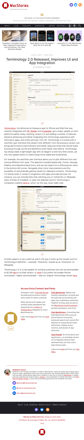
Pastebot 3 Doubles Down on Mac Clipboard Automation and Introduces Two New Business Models (15, 46)
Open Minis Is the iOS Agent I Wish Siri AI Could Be (42, 44)
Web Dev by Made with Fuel (33, 417)
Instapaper (47, 131)
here (14, 272)
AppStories (67, 375)
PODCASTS (26, 25)
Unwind (42, 377)
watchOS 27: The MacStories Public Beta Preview (69, 44)
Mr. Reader (32, 131)
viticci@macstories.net (26, 393)
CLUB (16, 26)
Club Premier (56, 335)
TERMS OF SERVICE (59, 405)
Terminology (10, 128)
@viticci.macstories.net (26, 388)
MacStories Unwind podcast (65, 305)
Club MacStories (41, 293)
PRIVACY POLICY (44, 405)
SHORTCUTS (40, 25)
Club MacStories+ (58, 312)
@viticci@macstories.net (27, 383)
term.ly (26, 183)
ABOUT (7, 25)
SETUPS (52, 25)
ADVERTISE (33, 405)
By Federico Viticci (42, 67)
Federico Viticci (19, 370)
